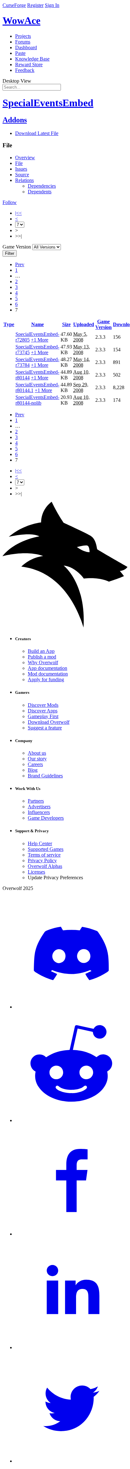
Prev (19, 264)
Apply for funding (46, 679)
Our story (37, 758)
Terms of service (44, 854)
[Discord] (71, 1007)
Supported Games (45, 849)
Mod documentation (48, 673)
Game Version (103, 324)
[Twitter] (71, 1461)
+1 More (39, 339)
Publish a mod (42, 656)
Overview (25, 157)
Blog (33, 770)
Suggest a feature (45, 727)
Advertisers (39, 806)
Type (8, 324)
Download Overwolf (48, 722)
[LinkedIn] (71, 1347)
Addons (15, 120)
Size (66, 324)
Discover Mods (43, 705)
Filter (9, 253)
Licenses (36, 872)
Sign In (52, 5)
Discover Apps (42, 710)
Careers (35, 764)
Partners (36, 801)
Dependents (39, 191)
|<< (18, 213)
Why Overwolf (43, 662)
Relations (24, 180)
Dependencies (42, 186)
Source (22, 174)
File (19, 163)
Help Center (40, 843)
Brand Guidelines (45, 775)
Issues (21, 169)
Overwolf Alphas (45, 866)
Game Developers (46, 818)
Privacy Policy (42, 860)
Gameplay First (43, 716)
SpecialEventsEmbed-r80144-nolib (37, 400)
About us (37, 753)
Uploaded (83, 324)
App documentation (47, 668)
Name (37, 324)
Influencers (39, 812)
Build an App (41, 651)
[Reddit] (71, 1120)
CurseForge (14, 5)
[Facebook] (71, 1234)
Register (35, 5)
